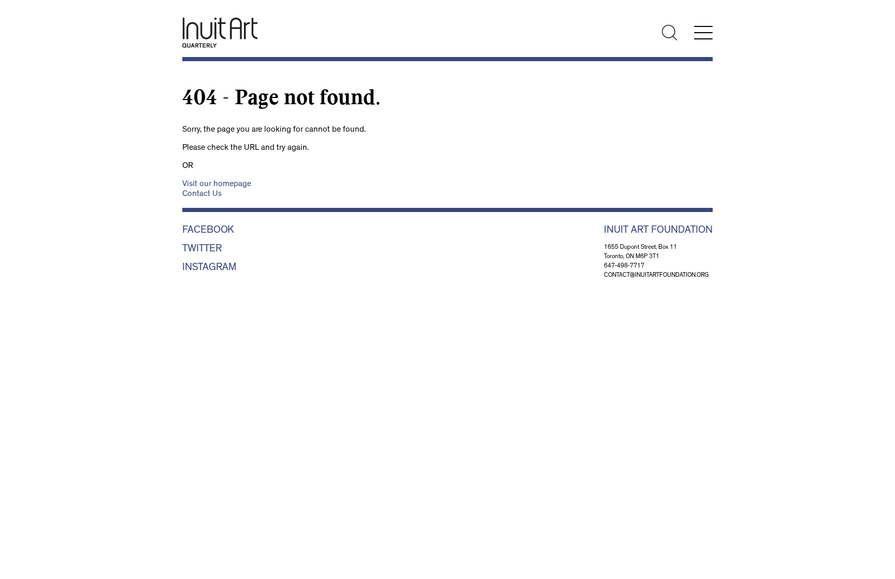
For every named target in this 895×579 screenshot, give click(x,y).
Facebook (208, 230)
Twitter (202, 249)
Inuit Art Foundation (658, 230)
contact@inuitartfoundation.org (656, 276)
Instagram (209, 268)
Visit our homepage (216, 184)
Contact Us (202, 194)
